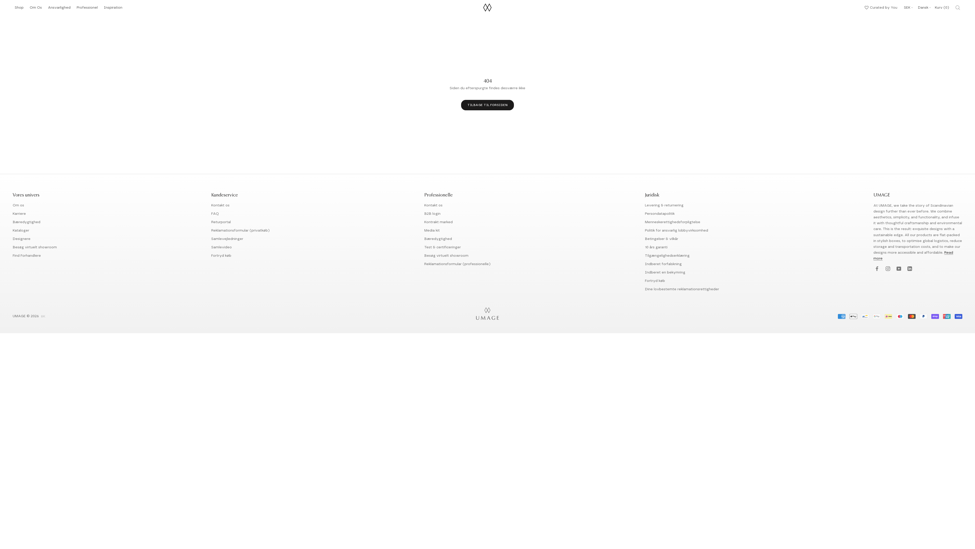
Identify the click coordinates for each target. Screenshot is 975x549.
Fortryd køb (221, 255)
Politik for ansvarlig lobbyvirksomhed (676, 230)
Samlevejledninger (227, 239)
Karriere (19, 214)
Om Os (36, 9)
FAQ (215, 214)
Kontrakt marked (438, 222)
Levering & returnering (664, 205)
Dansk (923, 7)
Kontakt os (220, 205)
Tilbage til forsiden (487, 104)
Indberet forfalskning (663, 264)
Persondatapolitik (660, 214)
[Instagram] (887, 269)
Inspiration (113, 9)
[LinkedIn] (909, 269)
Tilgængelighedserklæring (667, 255)
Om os (18, 205)
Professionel (87, 9)
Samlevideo (221, 247)
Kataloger (21, 230)
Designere (21, 239)
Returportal (221, 222)
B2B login (432, 214)
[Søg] (957, 7)
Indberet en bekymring (665, 272)
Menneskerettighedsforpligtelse (672, 222)
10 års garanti (656, 247)
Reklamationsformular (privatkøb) (240, 230)
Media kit (432, 230)
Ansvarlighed (59, 9)
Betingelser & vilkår (661, 239)
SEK (907, 7)
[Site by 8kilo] (43, 317)
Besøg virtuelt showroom (35, 247)
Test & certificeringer (442, 247)
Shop (19, 9)
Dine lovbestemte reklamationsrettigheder (682, 289)
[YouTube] (898, 269)
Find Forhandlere (27, 255)
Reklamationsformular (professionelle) (457, 264)
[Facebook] (876, 269)
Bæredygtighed (26, 222)
